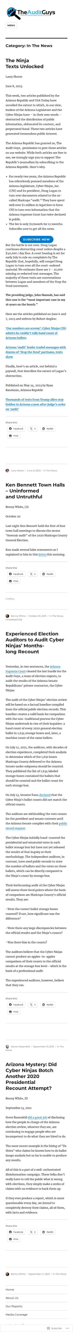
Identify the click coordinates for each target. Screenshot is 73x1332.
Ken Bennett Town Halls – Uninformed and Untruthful (35, 491)
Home (10, 1289)
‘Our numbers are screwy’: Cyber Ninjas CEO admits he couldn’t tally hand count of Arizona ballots (36, 333)
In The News (50, 470)
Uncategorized (14, 619)
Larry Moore (17, 470)
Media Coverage (17, 1314)
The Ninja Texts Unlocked (24, 63)
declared (45, 795)
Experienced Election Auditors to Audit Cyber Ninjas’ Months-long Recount (35, 642)
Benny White (18, 616)
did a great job (37, 1117)
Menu (11, 25)
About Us (12, 1298)
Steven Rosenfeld (20, 1046)
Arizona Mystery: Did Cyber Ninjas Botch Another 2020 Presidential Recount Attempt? (31, 1076)
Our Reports (14, 1306)
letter (43, 554)
